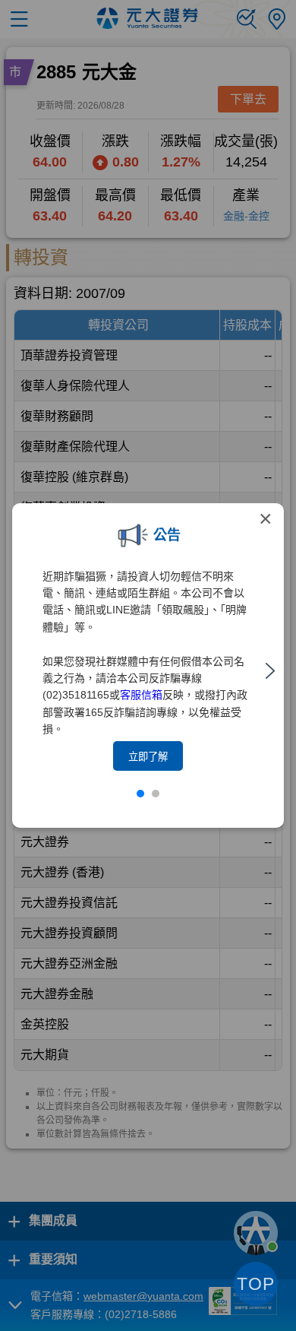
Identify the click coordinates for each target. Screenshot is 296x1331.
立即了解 (148, 756)
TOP (256, 1284)
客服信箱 (141, 695)
